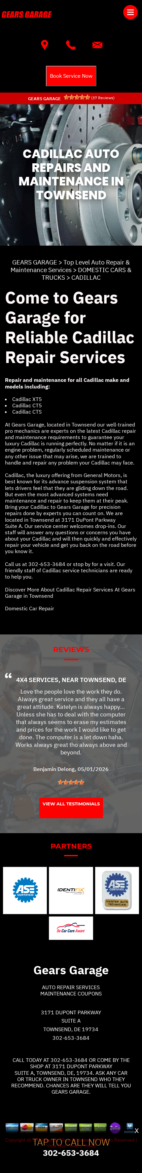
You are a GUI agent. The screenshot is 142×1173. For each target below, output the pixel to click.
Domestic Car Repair (29, 608)
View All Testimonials (71, 803)
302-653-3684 (46, 564)
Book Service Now (71, 75)
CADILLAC (86, 277)
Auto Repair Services (71, 987)
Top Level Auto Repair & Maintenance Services (70, 266)
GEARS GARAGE (34, 262)
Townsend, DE (103, 680)
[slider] (77, 97)
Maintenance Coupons (71, 993)
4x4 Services (37, 680)
